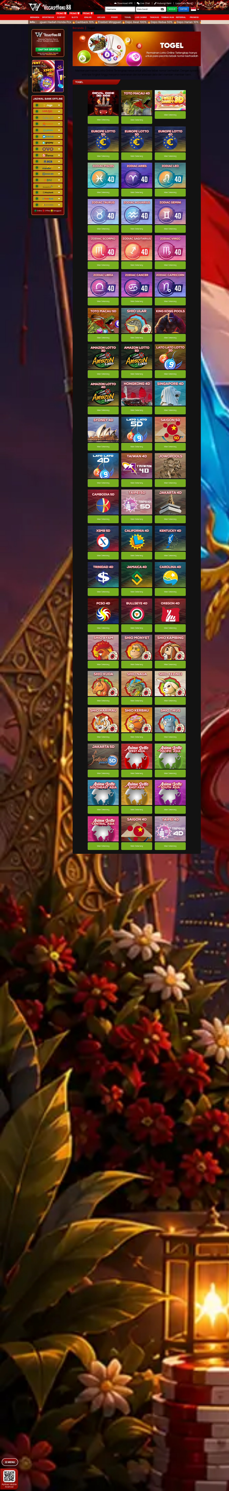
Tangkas (154, 17)
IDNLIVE (88, 17)
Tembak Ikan (167, 17)
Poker (114, 17)
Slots (75, 17)
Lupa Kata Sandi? (185, 3)
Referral (181, 17)
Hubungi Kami (164, 3)
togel (128, 17)
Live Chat (144, 3)
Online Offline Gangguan (49, 211)
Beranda (34, 17)
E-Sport (61, 17)
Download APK (125, 3)
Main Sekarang (103, 120)
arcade (101, 17)
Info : (33, 22)
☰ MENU (10, 1462)
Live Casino (141, 17)
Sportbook (48, 17)
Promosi (194, 17)
